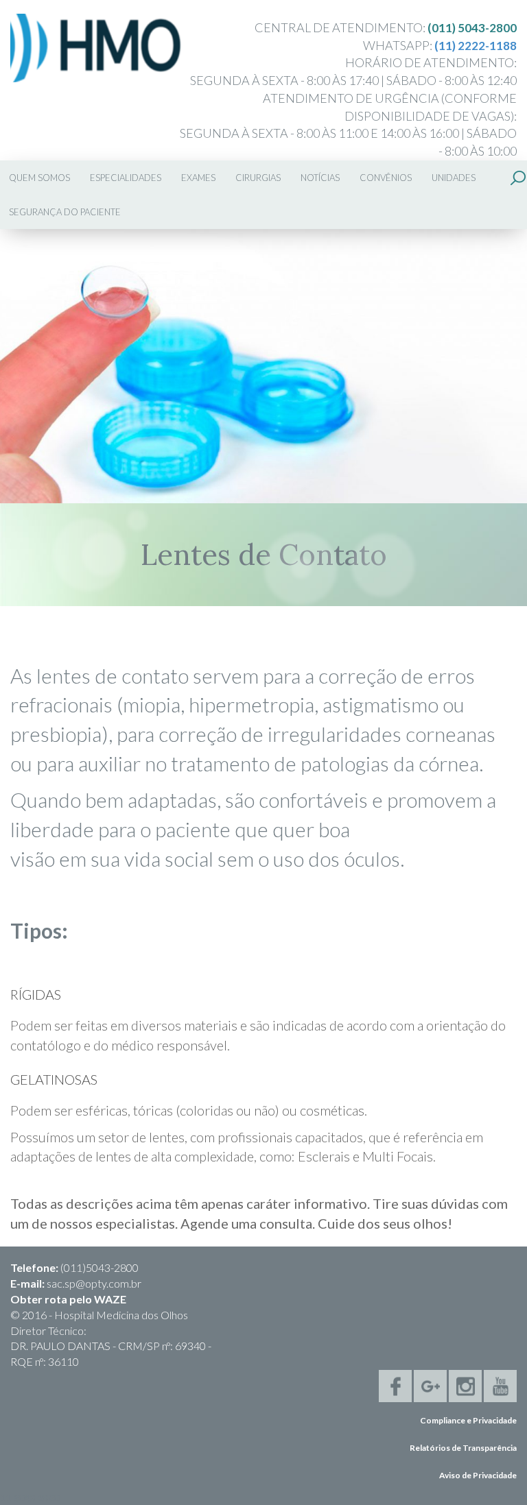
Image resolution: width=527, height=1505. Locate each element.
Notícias (320, 177)
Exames (198, 177)
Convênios (386, 177)
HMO (96, 48)
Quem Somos (39, 177)
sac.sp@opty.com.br (94, 1283)
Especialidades (125, 177)
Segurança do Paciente (65, 211)
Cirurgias (258, 177)
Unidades (454, 177)
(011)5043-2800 (99, 1267)
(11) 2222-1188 (475, 45)
